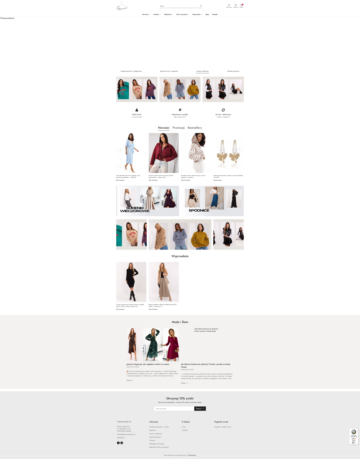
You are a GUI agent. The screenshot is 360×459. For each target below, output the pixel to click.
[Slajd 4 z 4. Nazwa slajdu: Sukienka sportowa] (180, 43)
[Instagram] (121, 443)
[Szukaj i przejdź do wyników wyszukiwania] (201, 6)
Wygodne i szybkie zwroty (222, 427)
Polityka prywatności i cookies (159, 427)
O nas (184, 427)
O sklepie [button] (186, 421)
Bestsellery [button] (195, 128)
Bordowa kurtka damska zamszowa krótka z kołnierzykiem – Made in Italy (128, 176)
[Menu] (357, 430)
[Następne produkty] (239, 149)
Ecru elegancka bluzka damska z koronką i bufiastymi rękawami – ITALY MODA (226, 176)
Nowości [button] (164, 128)
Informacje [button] (153, 421)
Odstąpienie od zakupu (156, 444)
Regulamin (152, 430)
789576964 (120, 438)
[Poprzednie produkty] (120, 149)
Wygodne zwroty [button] (221, 421)
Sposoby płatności (155, 437)
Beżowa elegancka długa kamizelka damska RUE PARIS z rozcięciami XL (163, 305)
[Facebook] (118, 443)
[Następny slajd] (356, 43)
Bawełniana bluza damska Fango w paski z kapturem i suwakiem (161, 176)
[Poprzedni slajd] (4, 43)
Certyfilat (185, 430)
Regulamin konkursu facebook (159, 447)
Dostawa (152, 440)
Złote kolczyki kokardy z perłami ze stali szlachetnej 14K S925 (196, 176)
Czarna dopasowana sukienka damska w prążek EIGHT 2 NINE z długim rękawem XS (130, 305)
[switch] (354, 442)
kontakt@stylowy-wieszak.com (126, 434)
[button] (157, 14)
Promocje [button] (178, 128)
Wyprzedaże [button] (180, 256)
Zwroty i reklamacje (155, 434)
